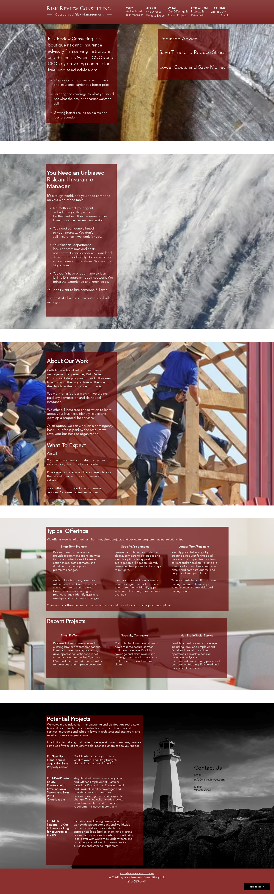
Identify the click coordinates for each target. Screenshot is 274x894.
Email (224, 15)
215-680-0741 (219, 11)
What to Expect (155, 15)
